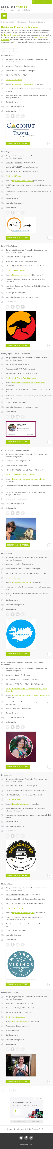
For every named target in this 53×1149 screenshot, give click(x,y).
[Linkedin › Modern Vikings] (18, 945)
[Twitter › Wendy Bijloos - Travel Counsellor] (7, 417)
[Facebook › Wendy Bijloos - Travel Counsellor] (13, 417)
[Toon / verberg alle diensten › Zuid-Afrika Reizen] (29, 287)
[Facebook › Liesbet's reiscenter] (13, 1049)
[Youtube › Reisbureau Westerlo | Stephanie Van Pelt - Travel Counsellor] (23, 727)
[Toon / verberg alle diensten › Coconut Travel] (29, 96)
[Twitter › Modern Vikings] (7, 945)
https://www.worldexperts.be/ (22, 181)
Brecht (17, 257)
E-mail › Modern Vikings (14, 908)
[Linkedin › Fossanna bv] (18, 614)
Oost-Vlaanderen (12, 786)
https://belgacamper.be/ (20, 804)
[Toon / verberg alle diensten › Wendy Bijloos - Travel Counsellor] (29, 397)
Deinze (21, 786)
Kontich (17, 564)
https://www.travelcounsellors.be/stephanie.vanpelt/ (30, 695)
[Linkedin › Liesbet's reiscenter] (18, 1049)
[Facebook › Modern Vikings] (13, 945)
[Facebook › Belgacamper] (13, 836)
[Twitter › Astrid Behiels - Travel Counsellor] (7, 513)
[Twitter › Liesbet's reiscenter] (7, 1049)
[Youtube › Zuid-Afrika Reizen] (23, 307)
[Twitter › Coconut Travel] (7, 116)
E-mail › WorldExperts (13, 176)
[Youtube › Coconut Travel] (23, 116)
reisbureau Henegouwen (10, 35)
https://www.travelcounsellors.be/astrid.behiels (28, 479)
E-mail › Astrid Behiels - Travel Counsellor (20, 475)
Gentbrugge (23, 894)
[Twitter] (21, 1138)
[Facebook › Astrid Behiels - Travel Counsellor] (13, 513)
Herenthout (19, 1003)
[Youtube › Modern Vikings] (23, 945)
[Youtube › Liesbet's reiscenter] (23, 1049)
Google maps (29, 66)
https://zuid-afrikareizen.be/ (22, 275)
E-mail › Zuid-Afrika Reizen (15, 270)
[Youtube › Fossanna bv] (23, 614)
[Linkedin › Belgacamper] (18, 836)
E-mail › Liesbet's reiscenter (15, 1017)
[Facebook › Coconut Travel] (13, 116)
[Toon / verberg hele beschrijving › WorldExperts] (29, 186)
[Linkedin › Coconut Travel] (18, 116)
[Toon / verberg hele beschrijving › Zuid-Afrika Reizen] (29, 280)
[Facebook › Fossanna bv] (13, 614)
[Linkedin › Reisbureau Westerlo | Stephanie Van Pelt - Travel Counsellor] (18, 727)
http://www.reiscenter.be (20, 1021)
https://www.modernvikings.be (23, 913)
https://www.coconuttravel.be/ (22, 84)
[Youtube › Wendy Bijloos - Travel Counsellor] (23, 417)
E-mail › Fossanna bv (13, 578)
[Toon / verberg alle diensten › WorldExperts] (29, 193)
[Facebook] (26, 1138)
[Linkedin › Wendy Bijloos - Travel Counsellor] (18, 417)
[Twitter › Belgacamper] (7, 836)
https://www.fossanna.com (21, 582)
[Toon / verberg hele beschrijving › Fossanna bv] (29, 588)
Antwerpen (9, 66)
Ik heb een (42, 2)
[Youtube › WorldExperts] (23, 213)
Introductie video (33, 297)
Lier (16, 461)
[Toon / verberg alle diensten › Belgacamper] (29, 816)
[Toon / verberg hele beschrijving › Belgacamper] (29, 809)
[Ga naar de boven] (49, 143)
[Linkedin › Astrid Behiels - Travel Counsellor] (18, 513)
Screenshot (40, 84)
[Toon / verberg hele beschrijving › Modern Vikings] (29, 918)
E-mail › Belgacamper (13, 799)
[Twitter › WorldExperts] (7, 213)
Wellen (15, 364)
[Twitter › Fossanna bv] (7, 614)
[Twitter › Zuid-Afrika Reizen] (7, 307)
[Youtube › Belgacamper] (23, 836)
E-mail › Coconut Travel (14, 80)
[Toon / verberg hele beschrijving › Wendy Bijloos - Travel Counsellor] (29, 390)
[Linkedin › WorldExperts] (18, 213)
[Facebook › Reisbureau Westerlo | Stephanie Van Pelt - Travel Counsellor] (13, 727)
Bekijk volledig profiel (18, 143)
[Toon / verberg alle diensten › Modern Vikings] (29, 925)
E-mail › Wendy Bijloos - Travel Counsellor (21, 378)
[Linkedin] (31, 1138)
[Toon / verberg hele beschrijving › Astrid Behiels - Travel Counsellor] (29, 487)
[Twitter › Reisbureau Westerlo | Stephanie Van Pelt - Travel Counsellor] (7, 727)
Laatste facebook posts (15, 106)
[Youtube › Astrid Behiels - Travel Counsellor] (23, 513)
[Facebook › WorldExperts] (13, 213)
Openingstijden (12, 102)
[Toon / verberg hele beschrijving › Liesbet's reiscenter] (29, 1026)
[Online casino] (26, 1098)
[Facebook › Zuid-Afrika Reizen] (13, 307)
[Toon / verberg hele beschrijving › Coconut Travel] (29, 90)
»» (16, 50)
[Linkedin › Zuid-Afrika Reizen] (18, 307)
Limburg (8, 364)
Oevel (17, 675)
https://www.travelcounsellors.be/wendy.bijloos (28, 383)
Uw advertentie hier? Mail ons (26, 1121)
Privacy (31, 1144)
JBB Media (24, 1144)
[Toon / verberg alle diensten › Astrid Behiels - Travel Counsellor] (29, 493)
